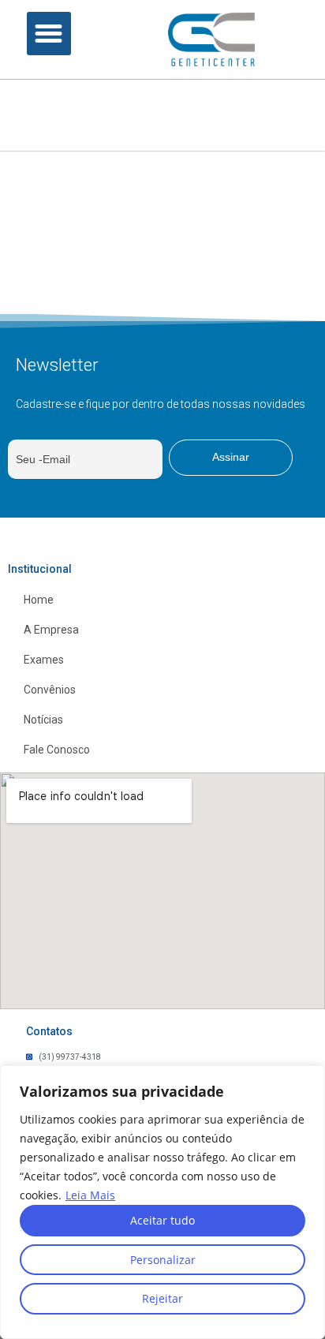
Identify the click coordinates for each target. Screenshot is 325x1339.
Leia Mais (90, 1195)
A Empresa (51, 629)
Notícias (43, 719)
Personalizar (163, 1259)
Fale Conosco (57, 749)
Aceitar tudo (162, 1220)
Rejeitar (162, 1298)
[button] (49, 34)
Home (39, 599)
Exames (44, 659)
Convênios (50, 689)
